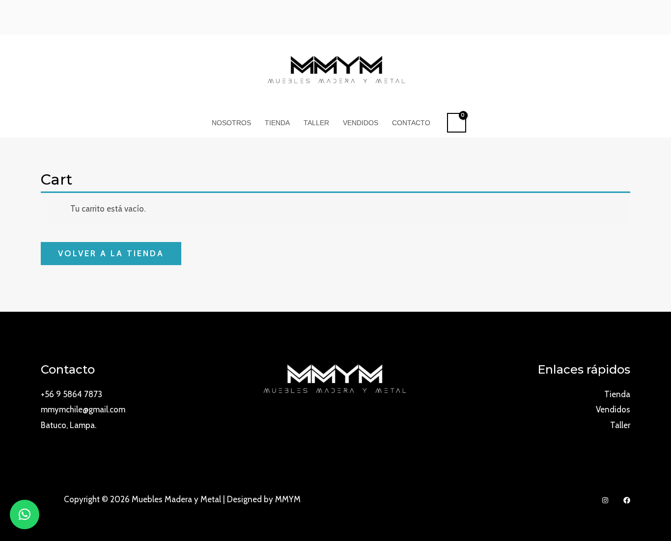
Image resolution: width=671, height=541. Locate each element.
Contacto (411, 123)
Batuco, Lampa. (68, 425)
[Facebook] (626, 500)
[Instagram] (605, 500)
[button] (24, 514)
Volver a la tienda (111, 253)
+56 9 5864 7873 (71, 394)
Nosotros (231, 123)
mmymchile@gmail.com (83, 409)
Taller (316, 123)
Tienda (277, 123)
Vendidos (360, 123)
